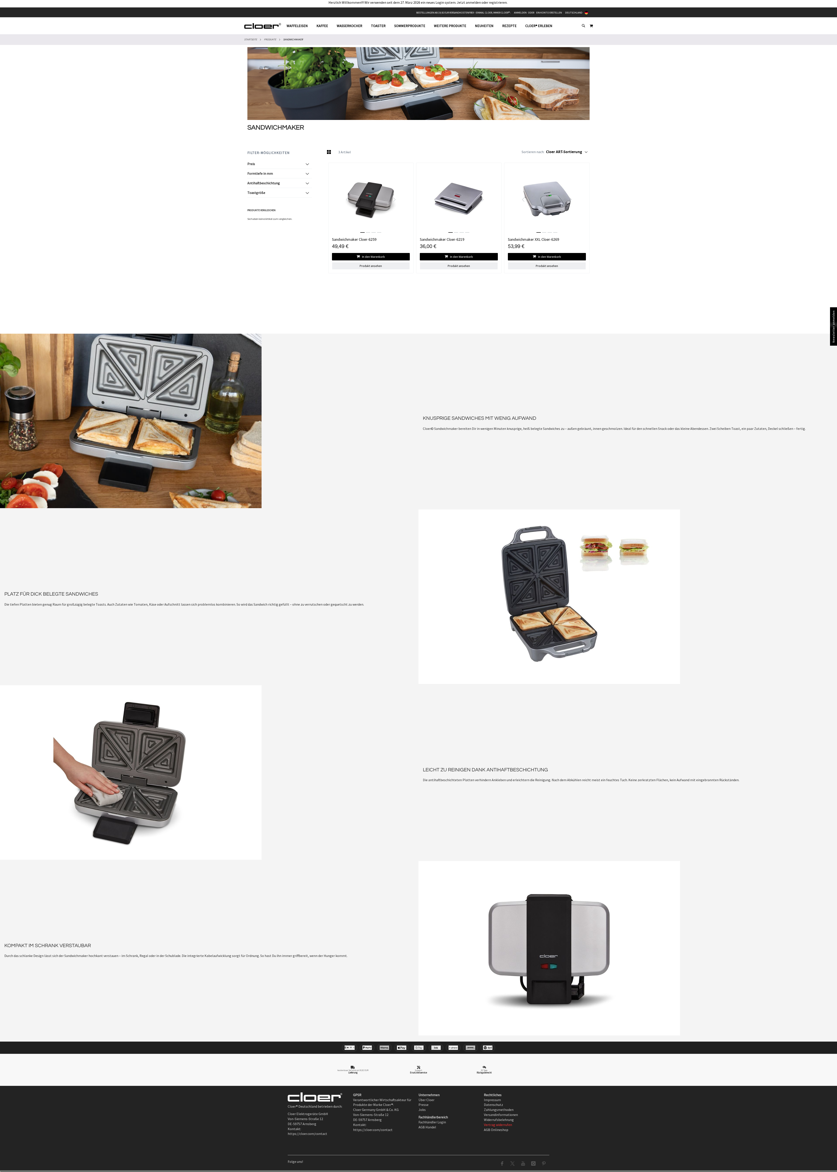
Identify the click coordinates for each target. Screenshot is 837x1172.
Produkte (270, 39)
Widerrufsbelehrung (499, 1119)
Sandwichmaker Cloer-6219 (442, 239)
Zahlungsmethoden (499, 1109)
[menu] (422, 26)
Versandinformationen (501, 1114)
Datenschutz (493, 1104)
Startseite (250, 39)
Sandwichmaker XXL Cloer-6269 (533, 239)
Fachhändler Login (432, 1122)
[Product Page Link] (371, 199)
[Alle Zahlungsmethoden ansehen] (418, 1048)
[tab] (422, 26)
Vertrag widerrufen (498, 1124)
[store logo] (262, 26)
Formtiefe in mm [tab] (260, 173)
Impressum (492, 1100)
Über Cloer (426, 1100)
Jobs (422, 1109)
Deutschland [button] (573, 12)
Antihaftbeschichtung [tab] (263, 183)
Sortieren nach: (533, 152)
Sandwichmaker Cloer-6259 (354, 239)
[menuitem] (299, 26)
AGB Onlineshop (496, 1130)
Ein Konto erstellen (549, 12)
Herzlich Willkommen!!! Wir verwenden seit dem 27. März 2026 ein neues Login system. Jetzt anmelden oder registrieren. (418, 2)
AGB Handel (427, 1127)
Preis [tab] (251, 164)
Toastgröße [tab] (256, 192)
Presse (423, 1104)
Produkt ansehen (371, 266)
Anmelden (520, 12)
